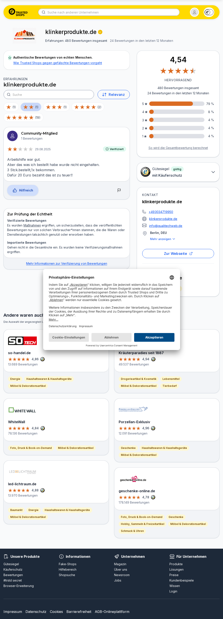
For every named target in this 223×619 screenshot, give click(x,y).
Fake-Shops (67, 564)
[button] (194, 12)
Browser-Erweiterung (18, 586)
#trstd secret (12, 580)
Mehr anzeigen (160, 239)
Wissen (174, 586)
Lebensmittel (170, 379)
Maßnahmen (32, 225)
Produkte (176, 564)
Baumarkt (16, 510)
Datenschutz (35, 611)
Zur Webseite (175, 253)
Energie (15, 379)
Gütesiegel (11, 564)
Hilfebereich (67, 569)
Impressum (12, 611)
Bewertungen (13, 575)
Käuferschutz (12, 569)
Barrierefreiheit (78, 611)
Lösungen (176, 569)
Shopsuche (67, 575)
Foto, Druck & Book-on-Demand (31, 448)
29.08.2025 (43, 149)
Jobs (117, 580)
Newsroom (122, 575)
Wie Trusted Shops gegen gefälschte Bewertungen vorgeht (57, 63)
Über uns (120, 569)
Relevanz (117, 94)
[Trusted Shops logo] (18, 12)
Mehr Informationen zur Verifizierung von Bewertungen (66, 263)
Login (173, 591)
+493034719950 (161, 212)
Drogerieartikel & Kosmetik (138, 379)
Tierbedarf (169, 385)
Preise (174, 575)
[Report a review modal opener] (119, 190)
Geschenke (128, 448)
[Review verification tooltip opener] (100, 32)
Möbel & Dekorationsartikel (28, 385)
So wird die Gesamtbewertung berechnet (178, 148)
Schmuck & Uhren (132, 531)
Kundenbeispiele (181, 580)
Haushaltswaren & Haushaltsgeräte (49, 379)
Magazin (120, 564)
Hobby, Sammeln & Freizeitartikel (142, 524)
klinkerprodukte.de (163, 219)
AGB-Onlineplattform (112, 611)
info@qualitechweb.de (165, 226)
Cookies (56, 611)
